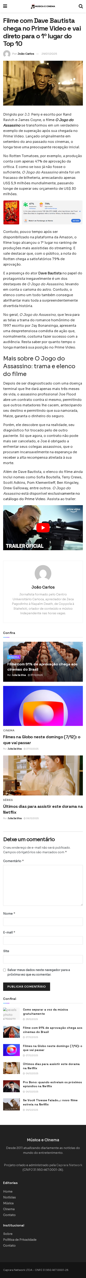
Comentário (13, 861)
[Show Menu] (5, 6)
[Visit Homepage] (43, 6)
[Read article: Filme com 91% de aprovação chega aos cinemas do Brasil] (11, 1032)
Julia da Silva (19, 675)
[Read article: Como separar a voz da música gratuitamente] (11, 1014)
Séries (8, 800)
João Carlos (26, 54)
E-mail (9, 932)
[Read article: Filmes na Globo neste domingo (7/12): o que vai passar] (43, 706)
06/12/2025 (32, 818)
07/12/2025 (36, 675)
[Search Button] (81, 6)
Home (8, 1191)
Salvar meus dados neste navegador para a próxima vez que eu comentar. (38, 972)
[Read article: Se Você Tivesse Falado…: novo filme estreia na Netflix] (11, 1104)
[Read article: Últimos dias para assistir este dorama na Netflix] (43, 775)
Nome (9, 913)
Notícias (9, 1197)
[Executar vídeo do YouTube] (43, 527)
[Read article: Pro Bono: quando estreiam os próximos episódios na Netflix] (11, 1086)
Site (6, 951)
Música (8, 1203)
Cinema (14, 657)
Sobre (8, 1234)
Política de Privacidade (20, 1240)
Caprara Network (69, 1165)
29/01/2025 (49, 54)
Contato (9, 1215)
